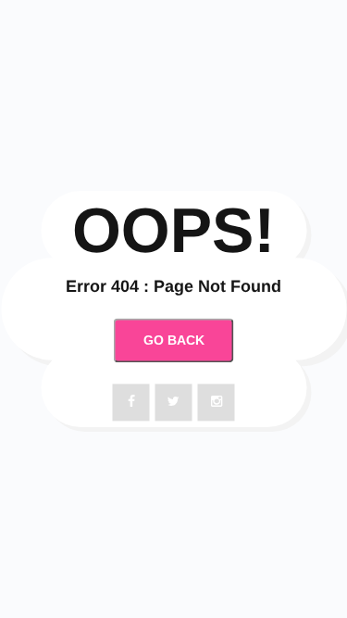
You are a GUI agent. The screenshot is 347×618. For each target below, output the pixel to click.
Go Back (173, 340)
